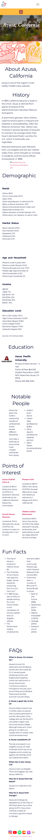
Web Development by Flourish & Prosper (21, 836)
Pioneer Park (28, 479)
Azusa (5, 479)
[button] (37, 4)
